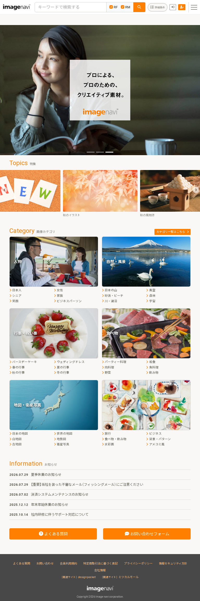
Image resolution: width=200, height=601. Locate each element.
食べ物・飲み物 (116, 439)
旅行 (108, 433)
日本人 (17, 290)
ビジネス (155, 433)
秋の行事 (18, 372)
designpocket (78, 577)
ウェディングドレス (71, 362)
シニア (17, 296)
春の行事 (18, 367)
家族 (60, 296)
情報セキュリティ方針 (173, 563)
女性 (60, 290)
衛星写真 (63, 444)
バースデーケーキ (24, 362)
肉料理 (109, 367)
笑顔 (15, 301)
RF (116, 7)
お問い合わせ (45, 563)
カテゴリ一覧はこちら (170, 232)
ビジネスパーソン (69, 301)
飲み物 (153, 372)
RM (127, 7)
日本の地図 (20, 433)
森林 (152, 296)
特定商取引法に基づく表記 (100, 563)
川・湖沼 (111, 301)
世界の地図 (64, 433)
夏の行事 (63, 367)
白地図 (17, 439)
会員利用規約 (68, 563)
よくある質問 (21, 563)
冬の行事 (63, 372)
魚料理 (153, 367)
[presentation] (4, 190)
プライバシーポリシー (138, 563)
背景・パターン (160, 439)
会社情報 (100, 570)
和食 (152, 362)
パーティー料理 (115, 362)
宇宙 (152, 301)
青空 (152, 290)
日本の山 (111, 290)
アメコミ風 (156, 444)
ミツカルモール (120, 577)
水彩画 (109, 444)
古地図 (17, 444)
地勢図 (61, 439)
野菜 (108, 372)
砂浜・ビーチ (114, 296)
